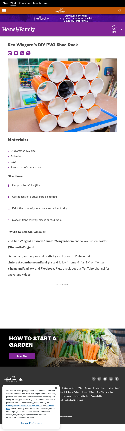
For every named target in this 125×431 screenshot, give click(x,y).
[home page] (61, 10)
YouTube (88, 268)
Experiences (24, 3)
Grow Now (22, 356)
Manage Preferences (31, 423)
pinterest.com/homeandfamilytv (30, 262)
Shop (5, 3)
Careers (88, 388)
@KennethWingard (21, 247)
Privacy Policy (72, 392)
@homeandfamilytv (21, 268)
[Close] (56, 388)
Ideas (46, 3)
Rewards (37, 3)
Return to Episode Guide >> (27, 232)
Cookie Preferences (62, 396)
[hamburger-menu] (4, 10)
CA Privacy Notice (105, 392)
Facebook (47, 268)
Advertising (100, 388)
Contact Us (69, 388)
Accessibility (96, 396)
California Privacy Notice (31, 406)
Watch (13, 3)
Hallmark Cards (81, 396)
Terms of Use (88, 392)
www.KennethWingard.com (55, 241)
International (114, 388)
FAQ (80, 388)
